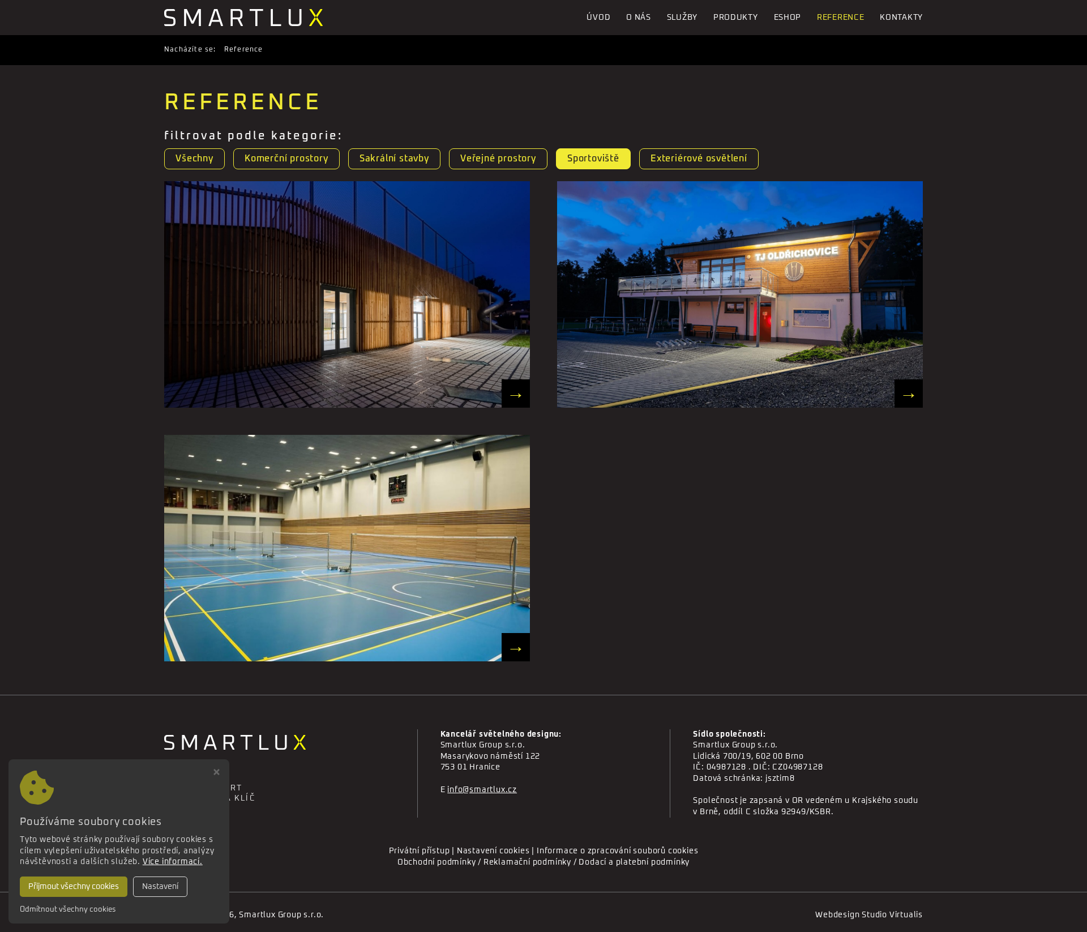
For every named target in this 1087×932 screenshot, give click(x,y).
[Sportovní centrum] (740, 294)
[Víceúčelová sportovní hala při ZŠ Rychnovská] (347, 294)
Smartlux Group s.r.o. (281, 915)
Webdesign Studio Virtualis (869, 915)
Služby (682, 18)
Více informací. (173, 862)
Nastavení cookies (493, 851)
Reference (840, 18)
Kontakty (901, 18)
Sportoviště (593, 158)
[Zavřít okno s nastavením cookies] (216, 773)
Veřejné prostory (498, 158)
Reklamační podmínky (527, 862)
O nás (638, 18)
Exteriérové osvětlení (699, 158)
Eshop (788, 18)
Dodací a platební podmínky (634, 862)
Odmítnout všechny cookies (68, 909)
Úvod (598, 18)
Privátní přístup (419, 851)
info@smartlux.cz (482, 790)
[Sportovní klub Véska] (347, 548)
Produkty (735, 18)
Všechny (194, 158)
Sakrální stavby (394, 158)
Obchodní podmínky (436, 862)
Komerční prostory (286, 158)
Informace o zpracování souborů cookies (617, 851)
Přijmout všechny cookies (73, 887)
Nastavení (160, 887)
